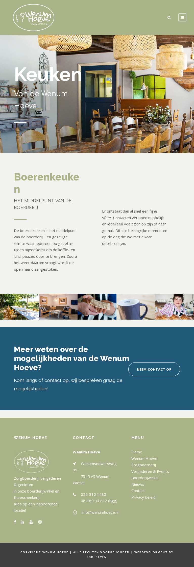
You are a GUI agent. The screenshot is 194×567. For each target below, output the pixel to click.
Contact (138, 490)
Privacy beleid (143, 497)
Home (136, 451)
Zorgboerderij (143, 464)
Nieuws (137, 484)
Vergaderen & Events (150, 471)
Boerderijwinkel (144, 477)
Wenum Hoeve (144, 458)
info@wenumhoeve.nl (100, 512)
